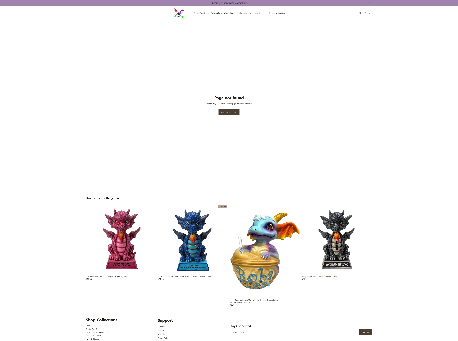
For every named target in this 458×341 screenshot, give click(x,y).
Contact (161, 330)
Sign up (366, 332)
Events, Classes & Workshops (97, 332)
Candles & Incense (93, 335)
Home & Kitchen (92, 339)
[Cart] (370, 13)
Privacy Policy (163, 338)
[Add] (153, 271)
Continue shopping (229, 112)
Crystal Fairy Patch (93, 329)
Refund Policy (163, 334)
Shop (88, 326)
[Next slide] (369, 3)
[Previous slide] (86, 3)
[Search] (360, 13)
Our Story (161, 327)
